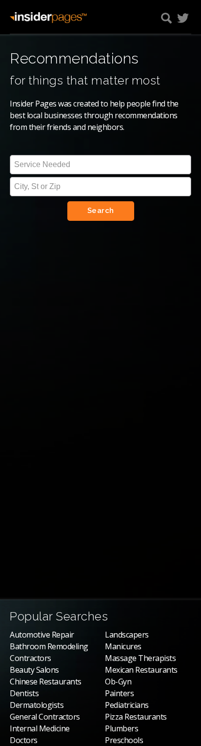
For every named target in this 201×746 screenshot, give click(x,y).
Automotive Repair (42, 634)
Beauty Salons (34, 669)
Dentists (24, 693)
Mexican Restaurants (141, 669)
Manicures (123, 646)
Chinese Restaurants (45, 681)
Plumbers (121, 728)
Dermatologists (36, 705)
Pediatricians (127, 705)
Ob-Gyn (118, 681)
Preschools (124, 740)
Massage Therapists (140, 658)
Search (100, 210)
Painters (119, 693)
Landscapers (127, 634)
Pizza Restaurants (136, 716)
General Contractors (45, 716)
